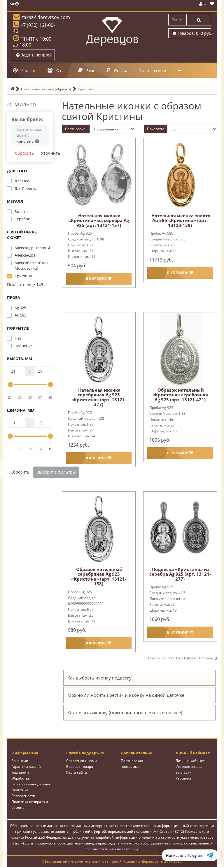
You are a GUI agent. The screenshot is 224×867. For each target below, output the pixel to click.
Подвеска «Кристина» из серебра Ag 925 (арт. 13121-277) (180, 574)
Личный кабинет (190, 760)
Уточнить (50, 153)
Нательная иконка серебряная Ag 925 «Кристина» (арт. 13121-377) (98, 397)
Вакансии (19, 760)
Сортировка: (75, 128)
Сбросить (24, 153)
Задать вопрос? (36, 55)
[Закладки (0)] (212, 3)
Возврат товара (79, 766)
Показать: (155, 128)
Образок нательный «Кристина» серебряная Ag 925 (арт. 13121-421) (180, 394)
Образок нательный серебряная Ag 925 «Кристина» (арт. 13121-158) (98, 576)
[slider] (10, 384)
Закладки (184, 772)
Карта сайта (76, 772)
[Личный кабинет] (202, 3)
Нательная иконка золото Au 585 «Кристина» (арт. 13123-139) (180, 220)
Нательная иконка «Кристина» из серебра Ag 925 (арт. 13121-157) (98, 220)
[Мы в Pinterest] (17, 3)
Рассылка (184, 778)
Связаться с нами (81, 760)
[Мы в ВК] (12, 3)
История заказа (189, 766)
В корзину (97, 278)
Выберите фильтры (56, 472)
